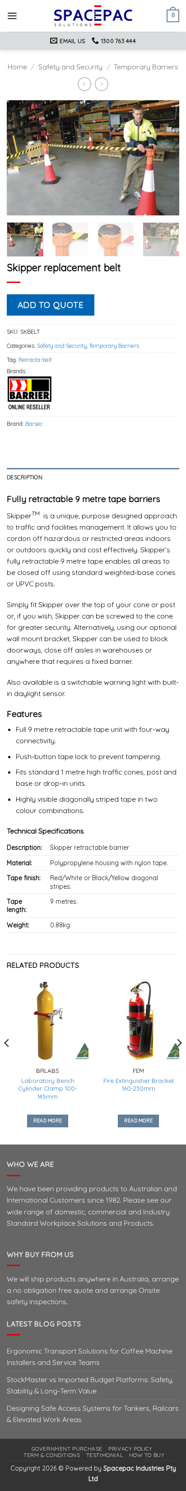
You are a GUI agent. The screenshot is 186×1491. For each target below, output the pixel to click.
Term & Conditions (51, 1455)
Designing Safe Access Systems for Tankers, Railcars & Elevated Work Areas (93, 1413)
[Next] (164, 158)
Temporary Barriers (146, 66)
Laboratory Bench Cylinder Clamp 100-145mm (47, 1088)
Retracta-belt (35, 359)
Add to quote (51, 304)
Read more (47, 1120)
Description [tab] (24, 477)
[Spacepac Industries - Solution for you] (93, 16)
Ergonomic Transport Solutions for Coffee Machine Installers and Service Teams (89, 1356)
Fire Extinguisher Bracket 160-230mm (138, 1084)
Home (17, 66)
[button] (12, 16)
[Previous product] (101, 84)
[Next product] (84, 84)
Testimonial (104, 1455)
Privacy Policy (130, 1448)
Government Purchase (67, 1448)
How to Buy (147, 1455)
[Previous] (22, 158)
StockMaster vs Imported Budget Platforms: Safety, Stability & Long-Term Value (90, 1385)
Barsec (34, 423)
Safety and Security (70, 66)
